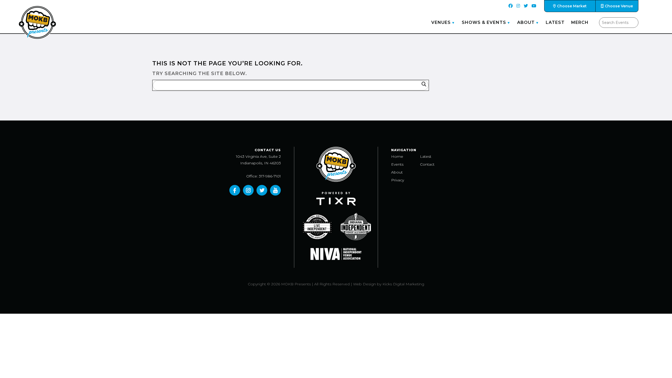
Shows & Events (484, 22)
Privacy (397, 180)
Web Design (364, 284)
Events (397, 164)
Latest (555, 22)
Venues (441, 22)
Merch (580, 22)
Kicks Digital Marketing (403, 284)
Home (397, 156)
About (526, 22)
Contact (427, 164)
